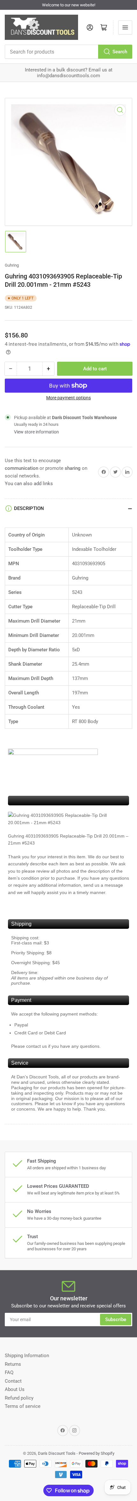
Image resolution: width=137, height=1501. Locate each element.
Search (119, 52)
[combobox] (68, 52)
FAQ (9, 1372)
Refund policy (19, 1398)
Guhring (12, 265)
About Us (15, 1389)
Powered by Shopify (96, 1453)
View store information (36, 431)
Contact (13, 1381)
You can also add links (29, 483)
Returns (13, 1364)
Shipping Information (27, 1355)
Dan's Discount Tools (57, 1453)
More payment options (68, 397)
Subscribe (115, 1319)
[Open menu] (125, 27)
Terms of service (22, 1406)
